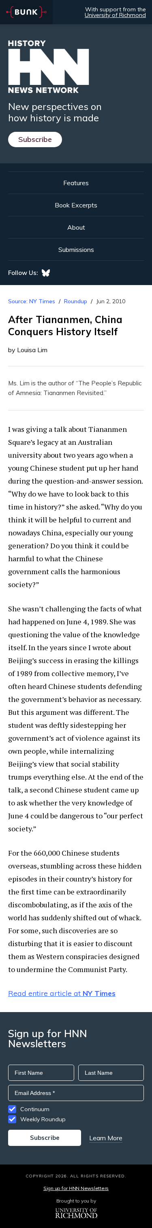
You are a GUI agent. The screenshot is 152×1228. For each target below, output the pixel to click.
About (76, 227)
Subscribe (35, 139)
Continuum (34, 1109)
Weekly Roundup (43, 1119)
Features (76, 183)
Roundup (75, 301)
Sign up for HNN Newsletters (76, 1188)
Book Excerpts (76, 205)
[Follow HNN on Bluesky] (46, 273)
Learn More (105, 1138)
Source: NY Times (31, 301)
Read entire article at (62, 993)
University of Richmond (115, 15)
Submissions (76, 249)
